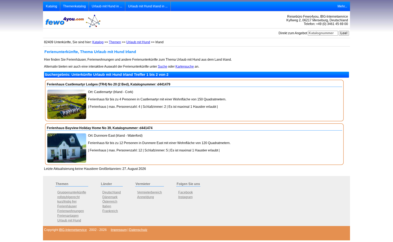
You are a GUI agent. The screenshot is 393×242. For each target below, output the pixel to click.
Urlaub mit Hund (138, 42)
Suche (162, 66)
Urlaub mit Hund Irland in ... (148, 6)
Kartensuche (184, 66)
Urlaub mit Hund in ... (107, 6)
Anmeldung (145, 197)
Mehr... (342, 6)
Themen (115, 42)
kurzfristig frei (67, 201)
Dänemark (109, 197)
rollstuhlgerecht (68, 197)
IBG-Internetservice (73, 230)
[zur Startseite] (72, 27)
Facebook (185, 192)
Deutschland (111, 192)
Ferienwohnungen (70, 211)
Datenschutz (138, 230)
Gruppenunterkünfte (71, 192)
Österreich (109, 201)
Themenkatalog (74, 6)
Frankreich (110, 211)
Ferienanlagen (68, 215)
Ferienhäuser (67, 206)
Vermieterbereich (149, 192)
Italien (106, 206)
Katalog (51, 6)
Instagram (185, 197)
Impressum (119, 230)
